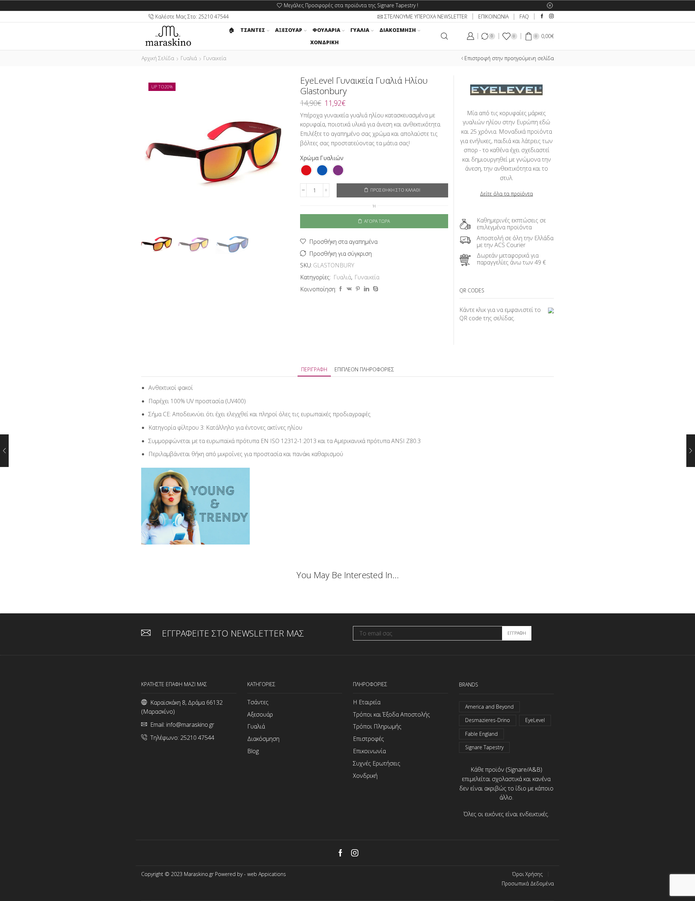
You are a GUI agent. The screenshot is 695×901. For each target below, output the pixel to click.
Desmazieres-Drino (487, 720)
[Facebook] (542, 16)
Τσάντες (258, 702)
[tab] (314, 369)
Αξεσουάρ (288, 29)
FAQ (524, 16)
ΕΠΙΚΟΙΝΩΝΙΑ (493, 16)
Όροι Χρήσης (527, 874)
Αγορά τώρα (377, 221)
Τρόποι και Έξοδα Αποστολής (391, 714)
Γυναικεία (214, 58)
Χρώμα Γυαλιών (322, 158)
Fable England (481, 733)
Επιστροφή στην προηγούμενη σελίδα (509, 58)
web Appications (266, 874)
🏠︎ (232, 29)
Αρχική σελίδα (158, 58)
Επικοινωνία (369, 751)
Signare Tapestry (484, 747)
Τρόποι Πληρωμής (377, 726)
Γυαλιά (359, 29)
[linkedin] (366, 288)
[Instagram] (551, 16)
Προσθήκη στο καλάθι (395, 190)
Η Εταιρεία (366, 702)
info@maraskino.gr (190, 725)
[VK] (349, 288)
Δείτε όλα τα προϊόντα (506, 193)
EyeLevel (535, 720)
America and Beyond (489, 706)
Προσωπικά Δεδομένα (528, 883)
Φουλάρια (326, 29)
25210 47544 (197, 738)
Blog (253, 751)
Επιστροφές (368, 739)
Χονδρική (324, 42)
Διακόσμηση (397, 29)
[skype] (374, 288)
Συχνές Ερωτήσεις (376, 763)
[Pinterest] (358, 288)
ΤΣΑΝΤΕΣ (252, 29)
